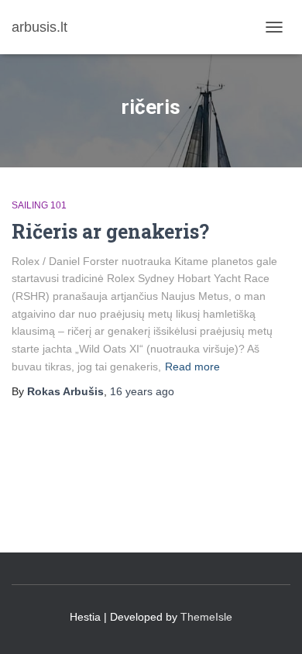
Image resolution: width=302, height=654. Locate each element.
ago (142, 391)
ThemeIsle (206, 617)
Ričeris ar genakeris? (110, 231)
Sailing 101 (39, 205)
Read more (192, 366)
